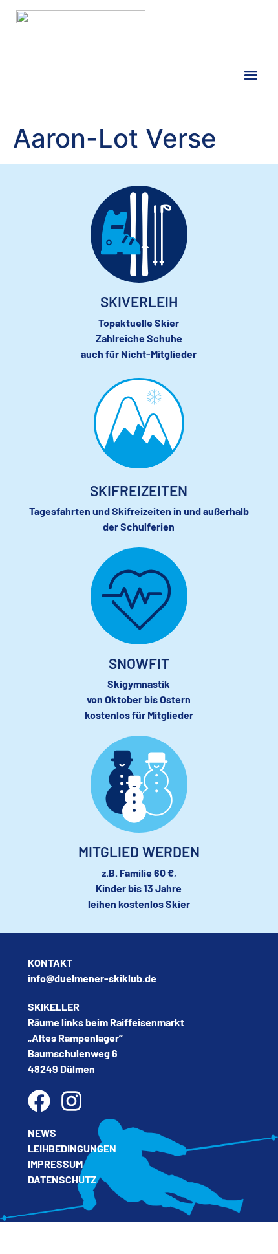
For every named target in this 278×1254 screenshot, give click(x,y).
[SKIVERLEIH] (139, 234)
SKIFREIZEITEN (138, 490)
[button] (251, 75)
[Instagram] (71, 1101)
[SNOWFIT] (139, 595)
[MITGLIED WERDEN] (139, 784)
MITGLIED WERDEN (139, 851)
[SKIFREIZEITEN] (139, 423)
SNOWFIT (139, 663)
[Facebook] (39, 1101)
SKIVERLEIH (139, 301)
